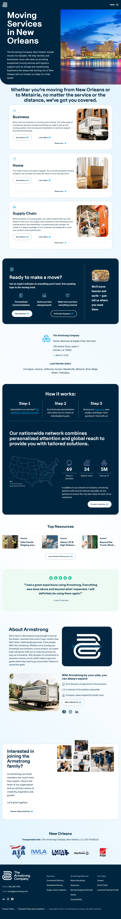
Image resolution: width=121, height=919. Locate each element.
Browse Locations (98, 504)
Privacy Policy (8, 909)
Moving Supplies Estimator (82, 890)
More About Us (71, 702)
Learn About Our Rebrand (89, 646)
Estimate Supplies (62, 314)
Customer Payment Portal (108, 890)
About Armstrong (78, 880)
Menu (112, 5)
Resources (75, 885)
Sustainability (76, 899)
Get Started (21, 137)
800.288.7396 (14, 887)
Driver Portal (102, 885)
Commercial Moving (55, 880)
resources (99, 409)
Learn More (43, 137)
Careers (100, 880)
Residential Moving (55, 885)
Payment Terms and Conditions (31, 909)
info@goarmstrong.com (18, 891)
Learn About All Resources (59, 556)
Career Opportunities (20, 811)
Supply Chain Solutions (56, 890)
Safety (73, 895)
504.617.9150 (61, 355)
